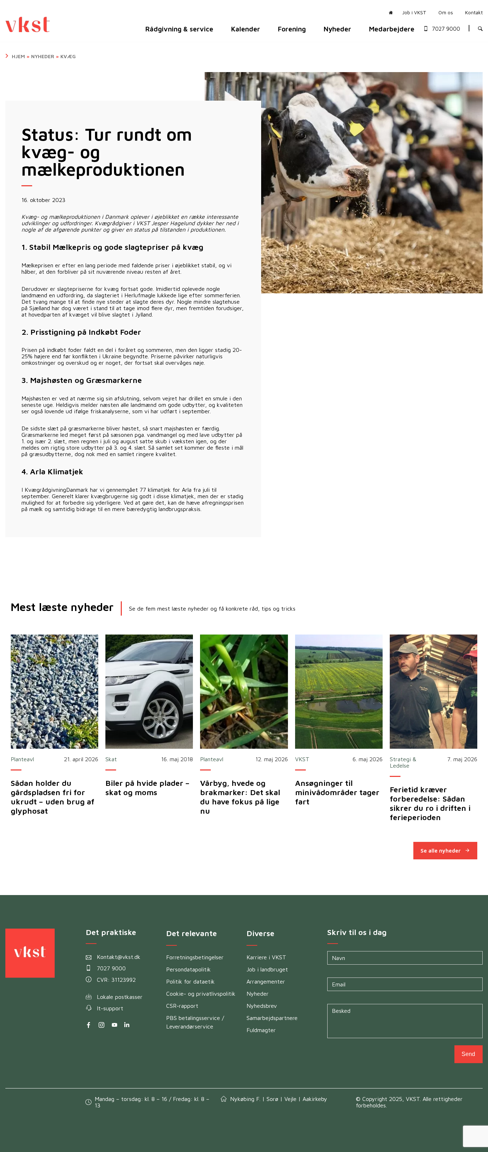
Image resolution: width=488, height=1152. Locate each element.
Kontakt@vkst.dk (118, 957)
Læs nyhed (55, 691)
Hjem (18, 56)
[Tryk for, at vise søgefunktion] (480, 28)
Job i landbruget (267, 969)
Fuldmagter (261, 1030)
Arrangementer (266, 981)
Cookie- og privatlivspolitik (200, 993)
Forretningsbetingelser (195, 957)
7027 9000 (446, 28)
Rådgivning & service (179, 29)
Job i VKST (414, 12)
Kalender (245, 29)
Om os (445, 12)
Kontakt (474, 12)
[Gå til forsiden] (389, 12)
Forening (292, 29)
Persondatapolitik (188, 969)
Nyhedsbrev (262, 1005)
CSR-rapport (182, 1005)
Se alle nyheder (440, 850)
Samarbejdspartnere (272, 1018)
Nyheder (337, 29)
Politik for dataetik (190, 981)
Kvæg (68, 56)
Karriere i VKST (266, 957)
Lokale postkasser (120, 997)
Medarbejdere (391, 29)
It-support (110, 1008)
